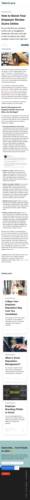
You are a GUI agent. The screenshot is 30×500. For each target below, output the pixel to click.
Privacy (26, 496)
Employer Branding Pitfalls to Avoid (14, 409)
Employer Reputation (6, 49)
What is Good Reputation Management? (12, 361)
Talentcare (4, 44)
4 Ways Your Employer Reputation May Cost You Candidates (13, 307)
